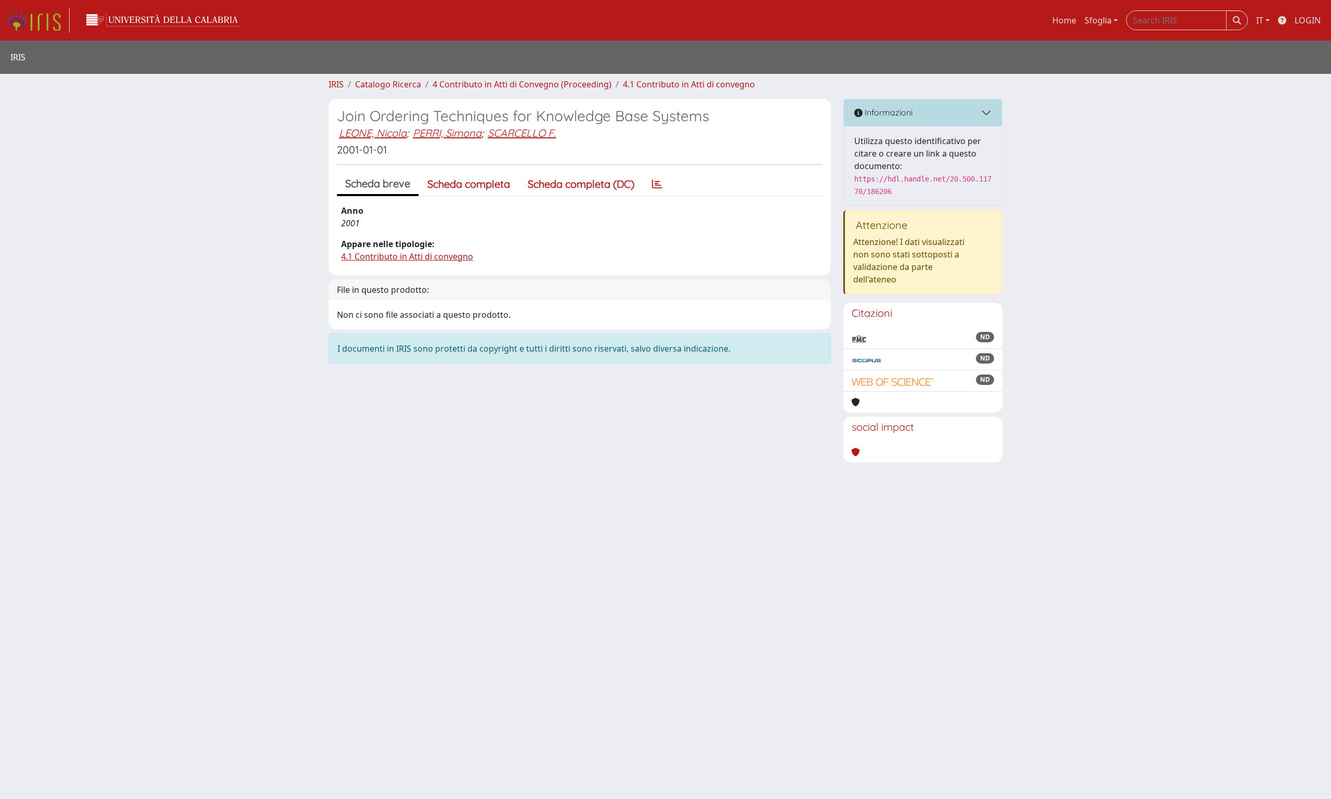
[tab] (657, 184)
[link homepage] (38, 20)
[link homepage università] (162, 20)
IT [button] (1259, 20)
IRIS (336, 84)
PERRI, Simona (447, 132)
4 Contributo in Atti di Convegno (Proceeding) (522, 84)
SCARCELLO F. (522, 132)
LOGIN (1308, 20)
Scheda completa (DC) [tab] (581, 183)
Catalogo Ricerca (388, 84)
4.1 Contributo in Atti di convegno (689, 84)
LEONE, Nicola (373, 132)
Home (1064, 20)
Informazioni (887, 112)
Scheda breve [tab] (377, 183)
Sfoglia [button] (1098, 20)
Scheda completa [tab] (468, 183)
